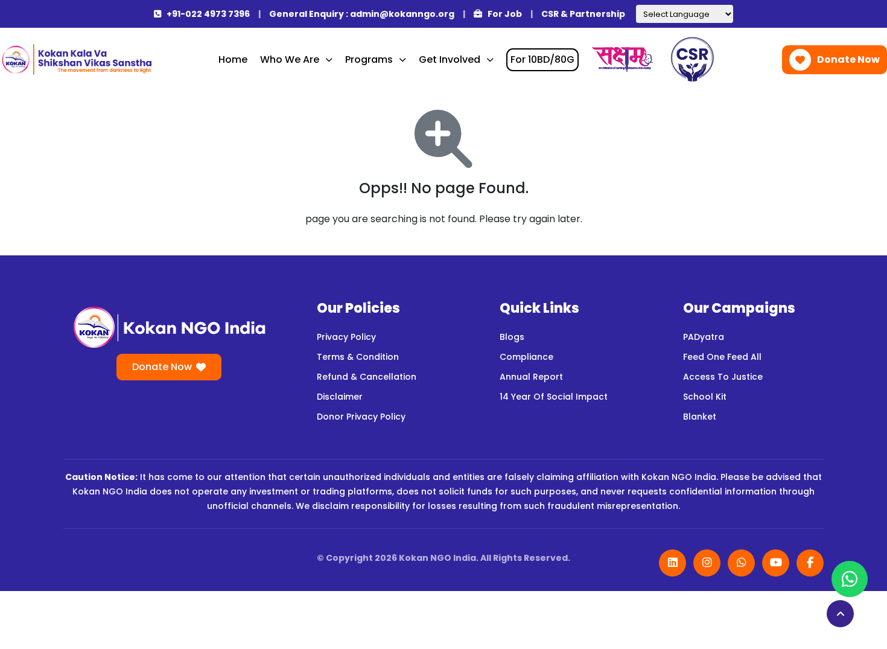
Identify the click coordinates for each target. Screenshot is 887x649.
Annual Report (531, 377)
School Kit (704, 397)
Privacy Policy (346, 337)
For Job (504, 14)
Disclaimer (340, 397)
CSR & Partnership (583, 14)
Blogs (512, 337)
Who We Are (289, 59)
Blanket (699, 417)
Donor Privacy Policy (361, 417)
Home (232, 59)
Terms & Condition (358, 357)
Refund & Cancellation (366, 377)
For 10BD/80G (542, 59)
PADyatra (703, 337)
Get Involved (449, 59)
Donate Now (848, 59)
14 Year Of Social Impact (554, 397)
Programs (369, 59)
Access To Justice (723, 377)
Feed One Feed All (722, 357)
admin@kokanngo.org (402, 14)
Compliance (526, 357)
